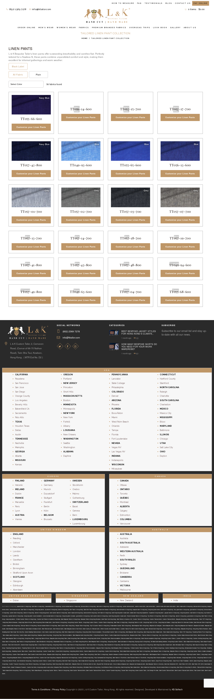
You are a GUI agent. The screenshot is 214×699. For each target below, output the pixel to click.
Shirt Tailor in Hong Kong (76, 609)
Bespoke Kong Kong (181, 619)
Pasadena (19, 379)
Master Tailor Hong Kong (87, 654)
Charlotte (164, 396)
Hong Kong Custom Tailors (75, 622)
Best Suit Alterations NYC (171, 664)
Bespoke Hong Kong (186, 629)
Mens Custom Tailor (141, 670)
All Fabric (18, 74)
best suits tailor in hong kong (124, 609)
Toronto (124, 494)
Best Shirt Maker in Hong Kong (107, 609)
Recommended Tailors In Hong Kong (166, 667)
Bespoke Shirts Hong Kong (118, 661)
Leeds (16, 555)
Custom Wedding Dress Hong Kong (174, 648)
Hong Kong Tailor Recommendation (92, 632)
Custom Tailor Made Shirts (20, 654)
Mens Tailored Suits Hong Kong (153, 629)
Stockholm (77, 485)
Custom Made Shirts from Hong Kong (94, 651)
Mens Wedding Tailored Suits (33, 632)
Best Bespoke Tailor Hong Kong (140, 625)
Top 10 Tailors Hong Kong (157, 648)
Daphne (67, 456)
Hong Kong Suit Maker (164, 622)
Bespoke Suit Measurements (137, 664)
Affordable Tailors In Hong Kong (91, 667)
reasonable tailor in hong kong (53, 606)
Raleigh (163, 392)
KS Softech (177, 689)
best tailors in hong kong (196, 613)
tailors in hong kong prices (42, 613)
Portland (67, 379)
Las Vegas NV (118, 451)
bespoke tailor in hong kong (140, 609)
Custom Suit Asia (31, 667)
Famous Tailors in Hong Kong (29, 625)
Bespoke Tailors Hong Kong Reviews (91, 619)
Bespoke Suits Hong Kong (54, 654)
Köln (46, 511)
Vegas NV (116, 447)
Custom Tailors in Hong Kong (141, 619)
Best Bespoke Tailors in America (154, 664)
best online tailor (150, 606)
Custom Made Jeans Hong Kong (28, 635)
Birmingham (19, 568)
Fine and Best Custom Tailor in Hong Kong (113, 632)
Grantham (17, 560)
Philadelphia (117, 387)
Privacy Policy (59, 689)
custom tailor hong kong (16, 613)
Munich (47, 489)
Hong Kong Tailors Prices (25, 622)
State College (118, 383)
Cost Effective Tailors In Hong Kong (110, 667)
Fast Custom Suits (199, 670)
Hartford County (168, 379)
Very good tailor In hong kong (181, 609)
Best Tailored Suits (47, 629)
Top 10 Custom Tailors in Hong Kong (99, 625)
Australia (124, 538)
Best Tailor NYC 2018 (198, 664)
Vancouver (125, 524)
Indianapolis (117, 460)
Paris (17, 506)
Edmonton (125, 515)
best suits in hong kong (103, 606)
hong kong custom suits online (45, 667)
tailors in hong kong (63, 609)
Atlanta (18, 456)
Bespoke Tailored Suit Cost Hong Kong (66, 657)
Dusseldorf (49, 494)
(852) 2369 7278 (71, 331)
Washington (69, 447)
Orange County (22, 396)
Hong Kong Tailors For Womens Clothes (182, 622)
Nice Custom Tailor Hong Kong (171, 629)
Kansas (18, 464)
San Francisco (22, 383)
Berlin (46, 506)
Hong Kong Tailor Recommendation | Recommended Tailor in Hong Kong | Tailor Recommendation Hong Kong (130, 638)
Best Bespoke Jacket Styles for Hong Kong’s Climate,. (138, 332)
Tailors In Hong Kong (24, 670)
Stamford (164, 383)
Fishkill (66, 422)
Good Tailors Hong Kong (31, 664)
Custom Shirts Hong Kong (112, 651)
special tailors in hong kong (16, 616)
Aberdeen (18, 590)
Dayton (163, 456)
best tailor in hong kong (38, 606)
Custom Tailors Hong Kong (106, 622)
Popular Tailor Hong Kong (82, 625)
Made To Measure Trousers (18, 667)
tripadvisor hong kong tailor (156, 613)
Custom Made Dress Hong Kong (11, 625)
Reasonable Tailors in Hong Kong (62, 641)
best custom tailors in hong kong (58, 613)
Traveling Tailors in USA (28, 648)
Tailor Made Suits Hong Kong (171, 632)
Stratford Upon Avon (23, 573)
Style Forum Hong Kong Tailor (164, 661)
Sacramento (21, 413)
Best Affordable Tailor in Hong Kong (182, 645)
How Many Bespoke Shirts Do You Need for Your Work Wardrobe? (139, 346)
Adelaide (124, 547)
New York (68, 417)
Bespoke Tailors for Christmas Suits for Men (84, 664)
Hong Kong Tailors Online (60, 645)
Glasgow (17, 581)
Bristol (16, 564)
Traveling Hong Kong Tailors (13, 648)
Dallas (18, 430)
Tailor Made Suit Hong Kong (148, 667)
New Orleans (69, 434)
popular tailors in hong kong (172, 613)
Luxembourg (78, 524)
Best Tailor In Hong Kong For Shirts (186, 667)
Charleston (165, 404)
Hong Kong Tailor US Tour (150, 622)
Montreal (124, 502)
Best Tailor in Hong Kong (27, 609)
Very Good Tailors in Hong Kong (167, 635)
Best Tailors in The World (120, 657)
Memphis (19, 447)
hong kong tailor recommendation (33, 616)
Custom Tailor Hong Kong (54, 661)
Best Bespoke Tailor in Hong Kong (15, 638)
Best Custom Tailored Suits (166, 670)
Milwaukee (117, 469)
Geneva (76, 511)
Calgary (124, 511)
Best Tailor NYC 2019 (185, 664)
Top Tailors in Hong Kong (154, 616)
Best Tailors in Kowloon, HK (124, 619)
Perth (122, 555)
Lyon (17, 511)
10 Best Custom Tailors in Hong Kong (26, 619)
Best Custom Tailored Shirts (77, 670)
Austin (18, 434)
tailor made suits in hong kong (185, 606)
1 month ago (126, 338)
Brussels (48, 519)
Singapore (71, 600)
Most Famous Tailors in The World (137, 657)
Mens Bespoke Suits (168, 625)
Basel (75, 506)
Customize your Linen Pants (31, 127)
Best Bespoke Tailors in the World (15, 629)
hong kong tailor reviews (68, 616)
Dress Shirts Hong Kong (62, 651)
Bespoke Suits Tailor (135, 635)
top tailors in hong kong (116, 606)
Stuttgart (48, 498)
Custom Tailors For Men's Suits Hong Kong (132, 629)
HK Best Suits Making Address (159, 641)
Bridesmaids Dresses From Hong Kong (195, 648)
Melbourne (125, 590)
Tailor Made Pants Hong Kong (128, 651)
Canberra (124, 581)
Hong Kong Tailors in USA (135, 622)
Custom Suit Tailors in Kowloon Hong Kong (48, 619)
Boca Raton (117, 413)
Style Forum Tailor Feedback (181, 661)
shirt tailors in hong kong (104, 613)
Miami (114, 417)
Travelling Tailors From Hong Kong (201, 632)
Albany (66, 426)
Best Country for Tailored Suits (91, 629)
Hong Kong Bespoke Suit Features (184, 625)
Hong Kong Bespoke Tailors (14, 657)
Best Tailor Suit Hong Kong (109, 619)
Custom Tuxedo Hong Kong (113, 670)
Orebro (76, 489)
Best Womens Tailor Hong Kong (202, 622)
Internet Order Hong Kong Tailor (29, 645)
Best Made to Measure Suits (33, 629)
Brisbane (124, 573)
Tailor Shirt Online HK (14, 645)
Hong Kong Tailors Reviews (10, 622)
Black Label (18, 66)
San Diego (20, 392)
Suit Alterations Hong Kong (24, 661)
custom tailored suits (128, 606)
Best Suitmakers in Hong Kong (126, 641)
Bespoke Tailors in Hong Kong (178, 651)
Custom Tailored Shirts (169, 619)
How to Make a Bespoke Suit (121, 664)
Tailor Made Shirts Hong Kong (191, 641)
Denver (115, 396)
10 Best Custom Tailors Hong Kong (140, 648)
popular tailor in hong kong (24, 606)
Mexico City (165, 413)
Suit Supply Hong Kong (45, 664)
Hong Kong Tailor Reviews (174, 657)
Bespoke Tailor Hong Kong (103, 648)
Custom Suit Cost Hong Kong (47, 657)
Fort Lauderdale (119, 439)
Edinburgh (18, 585)
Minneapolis (69, 409)
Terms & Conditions (40, 689)
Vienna (18, 519)
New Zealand (126, 600)
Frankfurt (48, 502)
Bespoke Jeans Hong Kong (45, 635)
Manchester (18, 547)
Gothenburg (78, 498)
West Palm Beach (120, 422)
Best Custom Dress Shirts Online (37, 654)
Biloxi (162, 422)
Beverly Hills (21, 404)
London (17, 551)
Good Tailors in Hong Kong (60, 622)
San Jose (19, 387)
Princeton (68, 387)
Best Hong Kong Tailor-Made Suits (42, 622)
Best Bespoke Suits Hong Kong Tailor (83, 635)
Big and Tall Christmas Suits (104, 664)
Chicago (164, 439)
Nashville (19, 443)
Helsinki (19, 485)
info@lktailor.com (71, 337)
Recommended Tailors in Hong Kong (137, 616)
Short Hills (68, 392)
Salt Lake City (166, 447)
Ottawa (123, 485)
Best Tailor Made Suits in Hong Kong (72, 632)
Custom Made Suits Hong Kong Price (119, 635)
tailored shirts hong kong (199, 606)
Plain (38, 74)
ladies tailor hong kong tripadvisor (139, 613)
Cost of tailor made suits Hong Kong (51, 632)
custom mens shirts (140, 606)
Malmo (75, 494)
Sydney (123, 564)
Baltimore (164, 430)
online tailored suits (15, 609)
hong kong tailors (39, 609)
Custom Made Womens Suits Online (187, 635)
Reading (17, 538)
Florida (115, 434)
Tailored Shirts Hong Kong (204, 667)
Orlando (116, 426)
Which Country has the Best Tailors (110, 629)
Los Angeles (21, 400)
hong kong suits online (154, 609)
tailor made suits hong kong (75, 613)
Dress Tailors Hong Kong (45, 645)
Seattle (66, 443)
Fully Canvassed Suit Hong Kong (103, 657)
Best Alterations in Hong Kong (45, 641)
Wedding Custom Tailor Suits (20, 651)
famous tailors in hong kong (88, 606)
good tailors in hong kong (196, 609)
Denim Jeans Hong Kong (196, 661)
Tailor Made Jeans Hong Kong (11, 635)
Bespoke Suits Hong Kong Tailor (70, 654)
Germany (48, 485)
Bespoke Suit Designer (156, 625)
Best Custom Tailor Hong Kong (66, 625)
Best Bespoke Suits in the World (73, 629)
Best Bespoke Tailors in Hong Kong (70, 619)
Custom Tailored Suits (156, 619)
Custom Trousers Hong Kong (16, 664)
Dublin (18, 494)
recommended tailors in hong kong (71, 606)
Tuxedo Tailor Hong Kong (35, 651)
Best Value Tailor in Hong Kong (95, 645)
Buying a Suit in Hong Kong (142, 641)
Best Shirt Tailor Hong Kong (91, 609)
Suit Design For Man (152, 670)
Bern (74, 515)
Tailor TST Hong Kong (205, 619)
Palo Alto (19, 417)
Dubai (15, 600)
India (175, 600)
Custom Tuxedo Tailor (49, 651)
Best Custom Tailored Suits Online (184, 670)
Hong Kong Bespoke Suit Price (31, 657)
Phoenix (115, 404)
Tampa (115, 430)
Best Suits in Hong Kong (168, 616)
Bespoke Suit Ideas (199, 625)
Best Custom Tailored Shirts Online (95, 670)
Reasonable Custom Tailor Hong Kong (120, 625)
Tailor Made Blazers (36, 670)
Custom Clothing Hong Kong (200, 638)
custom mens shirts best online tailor (166, 606)
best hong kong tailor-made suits (120, 613)
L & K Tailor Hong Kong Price (80, 641)
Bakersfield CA (22, 409)
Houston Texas (22, 426)
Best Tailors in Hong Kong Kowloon (26, 641)
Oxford (16, 543)
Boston (66, 400)
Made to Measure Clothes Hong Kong (119, 654)
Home (85, 38)
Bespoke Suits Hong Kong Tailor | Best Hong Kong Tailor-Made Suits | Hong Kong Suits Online (75, 638)
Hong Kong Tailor (29, 638)
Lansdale (116, 379)
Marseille (19, 502)
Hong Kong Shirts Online (76, 651)
